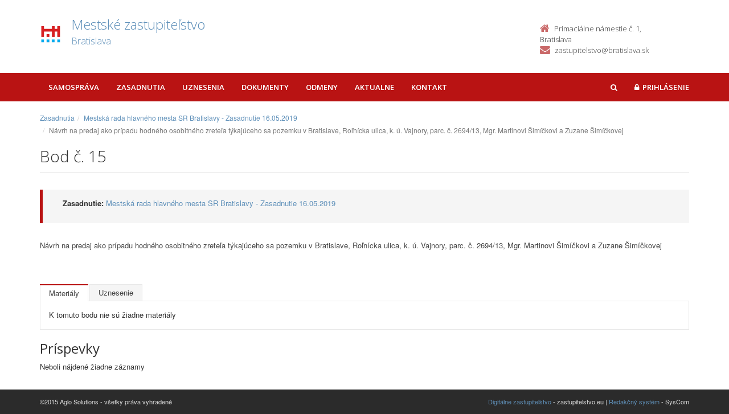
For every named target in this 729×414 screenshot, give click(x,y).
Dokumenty (265, 87)
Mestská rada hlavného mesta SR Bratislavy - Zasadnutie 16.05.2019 (190, 117)
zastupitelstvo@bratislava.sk (602, 50)
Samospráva (73, 87)
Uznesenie (116, 292)
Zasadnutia (140, 87)
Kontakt (429, 87)
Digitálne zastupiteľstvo (519, 401)
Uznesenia (203, 87)
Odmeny (322, 87)
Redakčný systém (634, 401)
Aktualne (374, 87)
